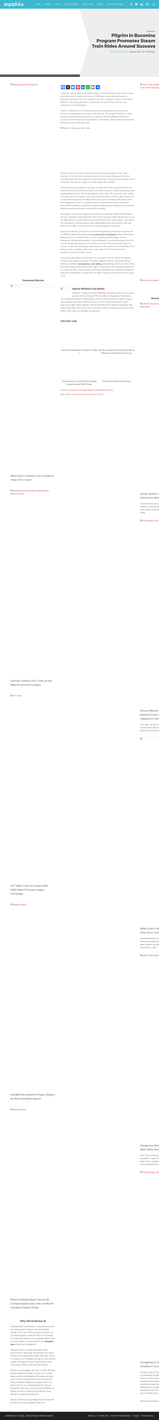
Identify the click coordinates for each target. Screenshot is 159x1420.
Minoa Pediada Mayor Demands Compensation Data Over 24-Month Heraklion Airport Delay (32, 1303)
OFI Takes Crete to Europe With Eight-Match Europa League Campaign (29, 889)
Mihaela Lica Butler (119, 52)
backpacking (84, 264)
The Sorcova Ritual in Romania (116, 381)
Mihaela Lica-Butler (107, 293)
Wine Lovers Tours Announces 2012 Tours (84, 394)
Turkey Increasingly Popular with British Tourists (91, 390)
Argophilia (15, 4)
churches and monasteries (104, 234)
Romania (151, 31)
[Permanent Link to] (79, 336)
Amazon (96, 311)
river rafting (96, 264)
